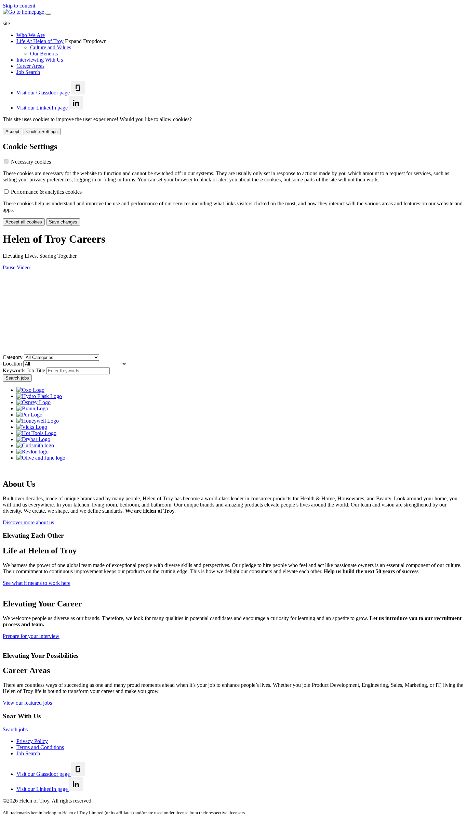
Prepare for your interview (31, 636)
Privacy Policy (32, 741)
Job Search (28, 72)
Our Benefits (44, 53)
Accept (12, 131)
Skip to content (19, 6)
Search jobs (17, 378)
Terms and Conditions (40, 747)
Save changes (63, 222)
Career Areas (30, 66)
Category (13, 357)
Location (13, 364)
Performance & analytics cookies (46, 192)
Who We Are (30, 35)
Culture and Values (50, 47)
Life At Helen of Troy (40, 41)
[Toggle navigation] (48, 14)
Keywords (24, 370)
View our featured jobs (27, 703)
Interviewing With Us (39, 60)
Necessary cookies (31, 162)
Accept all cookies (23, 222)
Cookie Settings (42, 131)
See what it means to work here (36, 583)
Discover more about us (28, 522)
